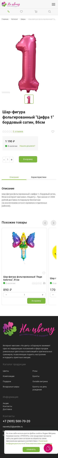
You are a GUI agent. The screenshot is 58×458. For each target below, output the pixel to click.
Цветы (6, 371)
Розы (35, 371)
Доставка (7, 409)
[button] (45, 223)
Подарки (7, 381)
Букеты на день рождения (40, 388)
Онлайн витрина (40, 381)
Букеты (36, 376)
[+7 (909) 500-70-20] (8, 11)
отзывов (18, 131)
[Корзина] (36, 11)
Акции (6, 403)
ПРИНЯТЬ (31, 449)
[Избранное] (22, 11)
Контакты (7, 406)
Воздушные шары (11, 387)
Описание (14, 177)
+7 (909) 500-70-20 (16, 421)
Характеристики (38, 177)
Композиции (8, 376)
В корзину (28, 159)
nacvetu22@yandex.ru (13, 427)
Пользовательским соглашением (38, 444)
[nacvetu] (11, 4)
